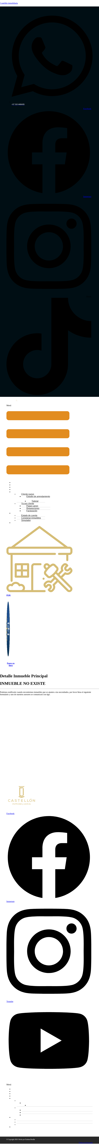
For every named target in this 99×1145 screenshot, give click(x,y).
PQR (8, 595)
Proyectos (17, 1094)
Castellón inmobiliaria (9, 3)
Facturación (31, 511)
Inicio (15, 1089)
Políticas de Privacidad (86, 1143)
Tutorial (39, 1105)
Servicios (17, 1096)
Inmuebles (17, 1091)
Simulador (26, 520)
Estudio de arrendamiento (38, 496)
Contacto (18, 523)
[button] (37, 441)
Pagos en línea (10, 664)
